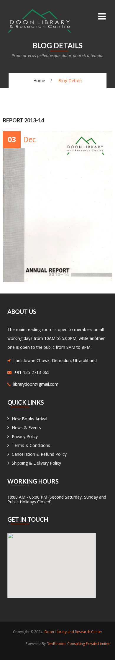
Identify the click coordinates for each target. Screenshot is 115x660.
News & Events (26, 427)
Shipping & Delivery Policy (36, 463)
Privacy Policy (25, 436)
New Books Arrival (29, 418)
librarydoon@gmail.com (35, 384)
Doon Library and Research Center (73, 631)
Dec (29, 139)
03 (12, 139)
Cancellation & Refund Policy (39, 454)
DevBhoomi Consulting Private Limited (79, 643)
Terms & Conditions (31, 445)
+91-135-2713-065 (32, 372)
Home (39, 80)
